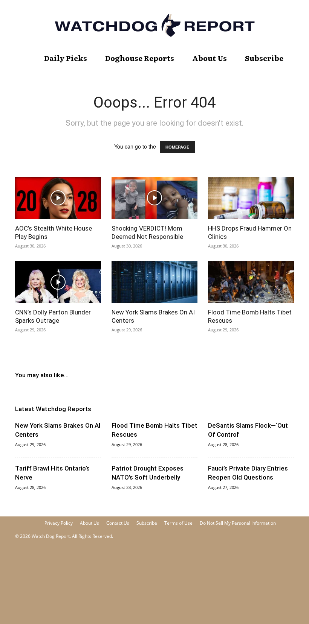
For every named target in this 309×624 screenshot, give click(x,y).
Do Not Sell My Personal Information (238, 523)
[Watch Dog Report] (154, 25)
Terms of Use (178, 523)
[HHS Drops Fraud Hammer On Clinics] (251, 198)
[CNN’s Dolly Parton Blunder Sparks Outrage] (58, 282)
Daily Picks (65, 58)
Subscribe (264, 58)
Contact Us (117, 523)
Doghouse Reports (139, 58)
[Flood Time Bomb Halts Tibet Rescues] (251, 282)
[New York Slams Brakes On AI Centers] (154, 282)
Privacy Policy (58, 523)
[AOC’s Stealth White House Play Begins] (58, 198)
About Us (209, 58)
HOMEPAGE (177, 147)
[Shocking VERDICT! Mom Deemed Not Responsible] (154, 198)
